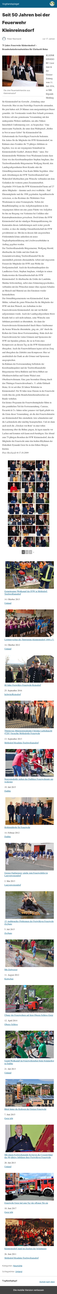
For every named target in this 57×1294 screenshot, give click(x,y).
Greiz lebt (8, 1118)
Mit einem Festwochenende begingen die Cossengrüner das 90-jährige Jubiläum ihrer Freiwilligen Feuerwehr (28, 1156)
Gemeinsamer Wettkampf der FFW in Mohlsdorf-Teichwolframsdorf (26, 592)
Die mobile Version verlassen (28, 1290)
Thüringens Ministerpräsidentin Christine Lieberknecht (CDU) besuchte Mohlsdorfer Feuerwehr (28, 732)
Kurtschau (8, 978)
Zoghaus (8, 933)
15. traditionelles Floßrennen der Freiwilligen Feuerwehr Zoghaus (29, 922)
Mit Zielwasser (10, 969)
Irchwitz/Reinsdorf (12, 694)
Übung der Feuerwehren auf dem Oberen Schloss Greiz (28, 1015)
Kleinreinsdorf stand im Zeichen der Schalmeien (25, 1248)
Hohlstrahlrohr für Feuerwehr (17, 827)
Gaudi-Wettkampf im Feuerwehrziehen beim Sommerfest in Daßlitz (29, 1062)
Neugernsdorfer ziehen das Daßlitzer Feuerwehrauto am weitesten (28, 780)
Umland (7, 603)
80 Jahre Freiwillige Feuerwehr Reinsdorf (22, 685)
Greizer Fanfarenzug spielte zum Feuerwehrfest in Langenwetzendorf (26, 874)
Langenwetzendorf (12, 884)
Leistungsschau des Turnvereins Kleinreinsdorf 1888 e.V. (29, 639)
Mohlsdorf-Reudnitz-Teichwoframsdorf (21, 742)
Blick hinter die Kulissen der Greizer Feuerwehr (25, 1109)
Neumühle (17, 1266)
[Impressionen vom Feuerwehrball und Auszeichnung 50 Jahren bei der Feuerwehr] (14, 465)
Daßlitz (7, 790)
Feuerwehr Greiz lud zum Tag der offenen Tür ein (26, 1202)
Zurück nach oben (47, 1282)
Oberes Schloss (11, 1024)
